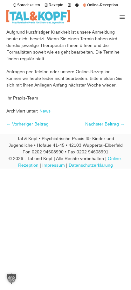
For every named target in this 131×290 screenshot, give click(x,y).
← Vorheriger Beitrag (27, 123)
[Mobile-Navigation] (122, 16)
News (45, 110)
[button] (11, 278)
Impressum (53, 165)
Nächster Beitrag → (105, 123)
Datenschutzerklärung (91, 165)
